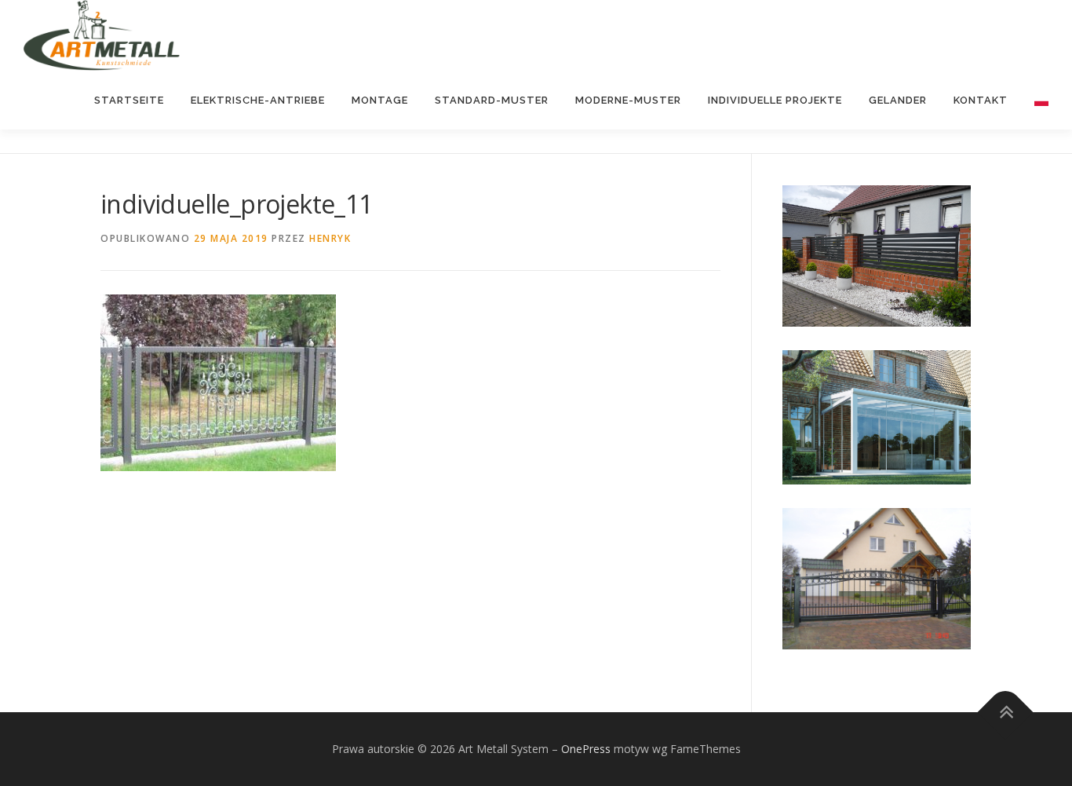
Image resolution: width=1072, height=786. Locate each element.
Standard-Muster (492, 100)
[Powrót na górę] (1006, 712)
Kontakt (980, 100)
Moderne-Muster (628, 100)
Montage (380, 100)
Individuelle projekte (775, 100)
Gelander (898, 100)
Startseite (129, 100)
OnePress (586, 748)
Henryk (330, 238)
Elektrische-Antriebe (258, 100)
